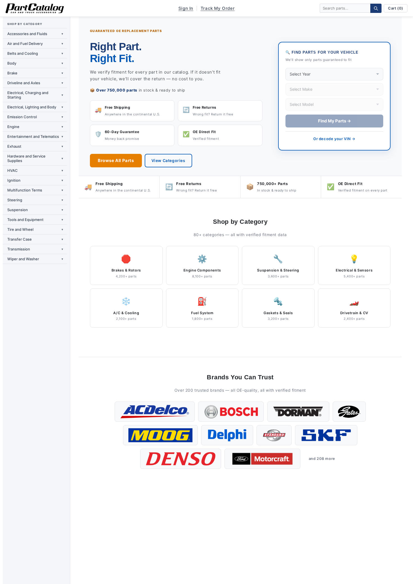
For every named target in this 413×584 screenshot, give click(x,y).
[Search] (376, 8)
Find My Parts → (334, 121)
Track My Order (218, 8)
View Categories (168, 160)
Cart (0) (395, 8)
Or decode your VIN (334, 138)
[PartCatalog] (35, 8)
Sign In (185, 8)
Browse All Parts (116, 160)
